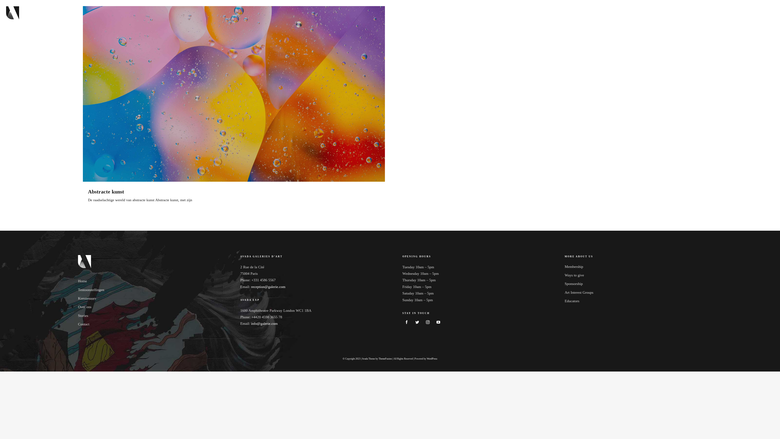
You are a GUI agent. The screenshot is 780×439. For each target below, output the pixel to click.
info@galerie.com (264, 324)
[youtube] (438, 322)
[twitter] (417, 322)
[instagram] (428, 322)
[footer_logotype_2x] (84, 257)
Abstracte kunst (106, 192)
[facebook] (406, 322)
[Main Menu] (769, 13)
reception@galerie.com (268, 287)
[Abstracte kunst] (234, 94)
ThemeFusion (385, 358)
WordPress (432, 358)
